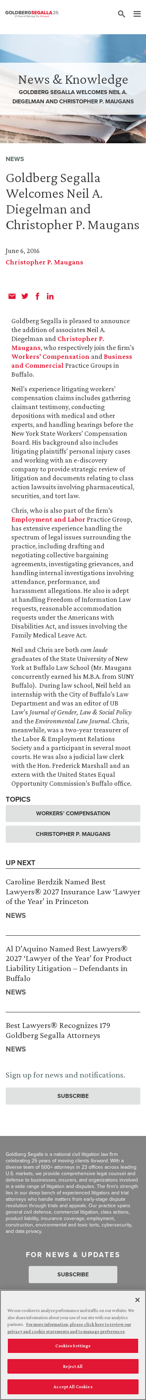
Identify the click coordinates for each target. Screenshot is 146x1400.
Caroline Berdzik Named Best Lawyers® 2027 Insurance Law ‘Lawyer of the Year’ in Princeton (73, 891)
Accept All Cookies (73, 1386)
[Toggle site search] (121, 14)
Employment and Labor (48, 519)
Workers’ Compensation (50, 356)
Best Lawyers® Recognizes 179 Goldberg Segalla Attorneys (58, 1030)
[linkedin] (50, 296)
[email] (12, 296)
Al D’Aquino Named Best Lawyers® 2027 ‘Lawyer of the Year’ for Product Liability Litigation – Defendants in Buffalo (69, 963)
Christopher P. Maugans (44, 262)
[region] (73, 1345)
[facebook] (37, 296)
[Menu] (134, 14)
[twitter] (24, 296)
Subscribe (73, 1096)
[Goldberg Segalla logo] (31, 14)
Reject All (73, 1366)
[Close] (137, 1300)
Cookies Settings (72, 1345)
